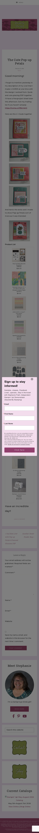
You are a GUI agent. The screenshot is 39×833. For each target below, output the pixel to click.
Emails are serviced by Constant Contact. (19, 444)
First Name (8, 414)
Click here (19, 450)
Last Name (8, 423)
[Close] (32, 379)
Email (6, 404)
